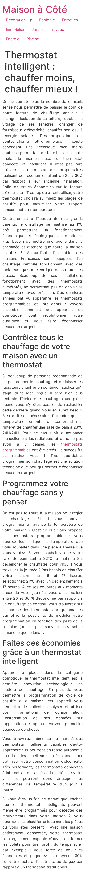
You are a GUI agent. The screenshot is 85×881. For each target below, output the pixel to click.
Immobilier (15, 29)
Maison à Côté (34, 9)
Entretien (70, 20)
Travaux (57, 29)
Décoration (16, 20)
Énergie (12, 39)
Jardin (37, 29)
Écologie (47, 20)
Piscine (32, 39)
